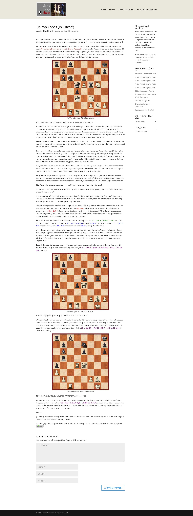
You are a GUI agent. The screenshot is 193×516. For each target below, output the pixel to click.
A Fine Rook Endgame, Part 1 (145, 87)
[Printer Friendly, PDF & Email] (40, 426)
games (57, 31)
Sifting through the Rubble (144, 91)
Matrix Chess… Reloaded (72, 49)
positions (64, 31)
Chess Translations (126, 10)
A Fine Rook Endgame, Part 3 (145, 81)
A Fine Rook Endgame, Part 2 (145, 84)
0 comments (73, 31)
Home (103, 10)
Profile (112, 10)
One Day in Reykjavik (142, 100)
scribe (40, 31)
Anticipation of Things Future (145, 74)
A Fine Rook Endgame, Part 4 (145, 77)
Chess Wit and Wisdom (147, 10)
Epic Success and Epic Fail (144, 110)
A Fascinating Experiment (50, 49)
